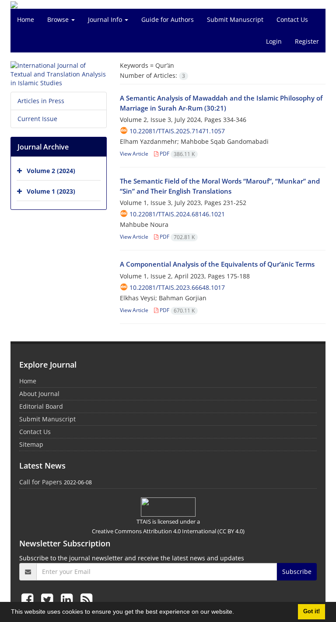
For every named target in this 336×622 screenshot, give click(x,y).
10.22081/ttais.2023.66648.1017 (177, 287)
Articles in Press (41, 101)
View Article (134, 153)
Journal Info (106, 19)
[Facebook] (29, 599)
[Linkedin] (68, 599)
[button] (237, 613)
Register (307, 41)
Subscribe (297, 571)
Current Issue (37, 119)
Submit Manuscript (235, 19)
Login (274, 41)
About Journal (39, 393)
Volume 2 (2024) (51, 171)
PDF (176, 153)
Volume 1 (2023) (51, 191)
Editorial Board (41, 406)
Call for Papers (40, 482)
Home (25, 19)
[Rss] (86, 599)
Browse (58, 19)
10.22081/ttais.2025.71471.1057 (177, 131)
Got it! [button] (311, 611)
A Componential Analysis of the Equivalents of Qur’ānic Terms (217, 264)
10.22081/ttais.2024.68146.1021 (177, 214)
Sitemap (31, 444)
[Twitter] (49, 599)
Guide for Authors (167, 19)
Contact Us (292, 19)
